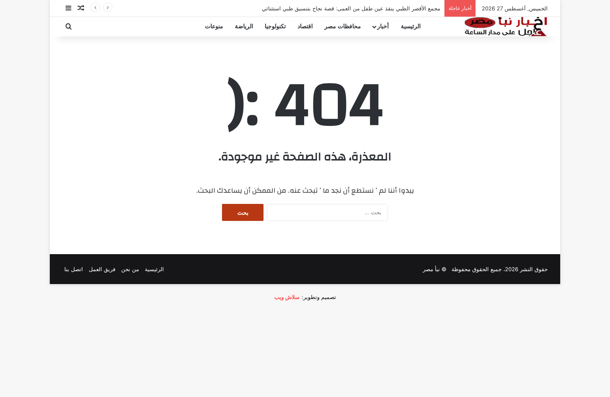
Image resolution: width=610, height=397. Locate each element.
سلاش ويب (287, 297)
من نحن (130, 269)
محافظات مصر (343, 26)
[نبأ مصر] (506, 26)
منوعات (214, 26)
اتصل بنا (73, 269)
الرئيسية (411, 26)
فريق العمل (102, 269)
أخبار (383, 26)
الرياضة (244, 26)
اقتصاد (305, 26)
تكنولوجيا (275, 26)
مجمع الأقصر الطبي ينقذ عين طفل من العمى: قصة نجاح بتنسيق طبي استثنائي (351, 8)
